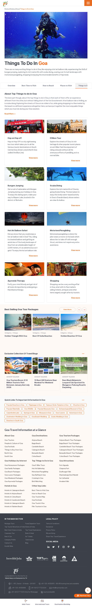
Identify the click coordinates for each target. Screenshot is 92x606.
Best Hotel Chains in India (13, 530)
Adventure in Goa (75, 413)
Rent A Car (8, 536)
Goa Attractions (66, 460)
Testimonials (29, 540)
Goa (17, 9)
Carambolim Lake (12, 413)
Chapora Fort (64, 468)
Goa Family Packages (12, 468)
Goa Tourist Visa (38, 503)
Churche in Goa (78, 405)
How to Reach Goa (39, 493)
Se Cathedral (64, 478)
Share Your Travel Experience (56, 536)
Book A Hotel (29, 533)
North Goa (8, 453)
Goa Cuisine (60, 413)
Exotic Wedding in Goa (59, 417)
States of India (30, 527)
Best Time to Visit (29, 86)
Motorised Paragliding (60, 230)
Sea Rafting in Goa (39, 475)
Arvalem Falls (64, 481)
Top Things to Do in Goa (42, 460)
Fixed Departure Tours (32, 523)
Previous (79, 309)
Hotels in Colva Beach (13, 497)
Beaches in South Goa (14, 420)
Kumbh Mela (9, 546)
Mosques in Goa (45, 413)
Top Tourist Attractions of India (15, 527)
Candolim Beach (38, 446)
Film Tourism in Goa (39, 506)
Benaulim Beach (38, 453)
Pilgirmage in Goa (35, 405)
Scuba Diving (56, 186)
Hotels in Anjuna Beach (13, 493)
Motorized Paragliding (40, 472)
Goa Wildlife (28, 409)
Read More (9, 114)
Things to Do (83, 86)
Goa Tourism (9, 440)
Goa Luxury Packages (13, 475)
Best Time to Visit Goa (40, 490)
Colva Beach (36, 456)
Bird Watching (37, 481)
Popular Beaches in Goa (15, 405)
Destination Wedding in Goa (16, 417)
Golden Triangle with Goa (16, 336)
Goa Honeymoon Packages (15, 465)
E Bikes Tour (55, 138)
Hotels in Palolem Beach (14, 506)
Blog (26, 543)
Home (7, 9)
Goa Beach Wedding (39, 417)
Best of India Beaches (42, 336)
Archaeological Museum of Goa (70, 409)
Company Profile (10, 540)
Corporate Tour (10, 533)
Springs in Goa (29, 413)
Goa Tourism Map (38, 497)
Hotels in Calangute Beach (14, 490)
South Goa (9, 456)
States (12, 9)
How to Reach (48, 86)
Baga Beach (36, 443)
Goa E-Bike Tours (38, 465)
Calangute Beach (38, 450)
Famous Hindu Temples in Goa (57, 405)
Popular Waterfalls (13, 409)
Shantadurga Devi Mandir (68, 475)
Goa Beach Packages (12, 472)
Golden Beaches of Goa (71, 336)
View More (67, 309)
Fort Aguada (64, 465)
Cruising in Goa (37, 478)
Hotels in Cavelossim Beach (15, 500)
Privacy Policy (50, 530)
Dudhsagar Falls (65, 472)
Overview (11, 86)
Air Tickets (28, 536)
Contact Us (8, 543)
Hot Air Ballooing (38, 468)
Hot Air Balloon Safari (17, 230)
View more (33, 158)
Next (84, 309)
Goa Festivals (10, 446)
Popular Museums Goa (46, 409)
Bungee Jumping (15, 186)
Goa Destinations (39, 435)
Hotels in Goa (11, 486)
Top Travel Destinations (33, 530)
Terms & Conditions (52, 523)
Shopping (54, 281)
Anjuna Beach (37, 440)
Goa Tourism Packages (69, 435)
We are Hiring (50, 533)
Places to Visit (66, 86)
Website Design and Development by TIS (16, 578)
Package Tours (9, 523)
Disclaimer (49, 527)
